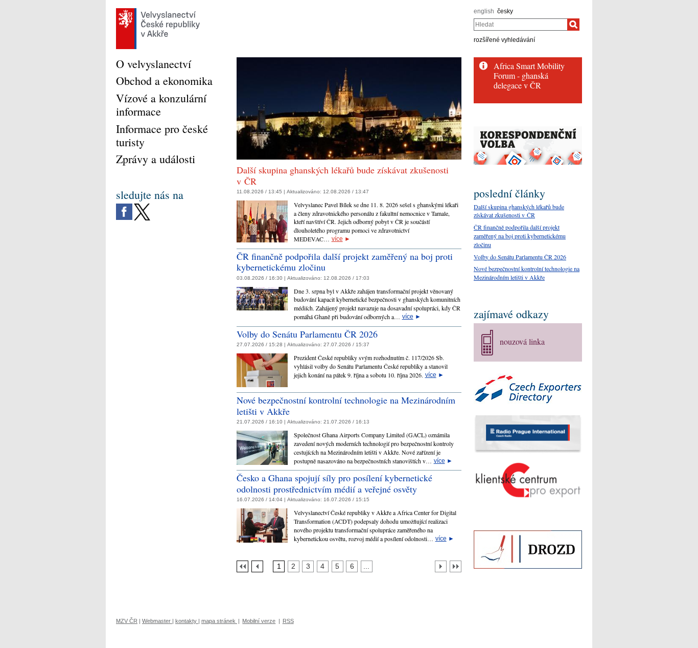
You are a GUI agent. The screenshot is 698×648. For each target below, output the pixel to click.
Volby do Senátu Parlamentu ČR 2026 (307, 334)
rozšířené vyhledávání (504, 40)
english (484, 11)
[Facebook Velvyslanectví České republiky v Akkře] (124, 206)
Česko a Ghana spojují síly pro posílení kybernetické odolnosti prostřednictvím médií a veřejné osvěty (334, 483)
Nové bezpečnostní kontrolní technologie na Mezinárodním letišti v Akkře (346, 405)
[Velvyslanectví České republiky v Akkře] (158, 10)
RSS (288, 621)
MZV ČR (126, 621)
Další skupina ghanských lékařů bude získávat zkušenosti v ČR (343, 175)
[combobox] (520, 24)
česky (505, 11)
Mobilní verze (258, 621)
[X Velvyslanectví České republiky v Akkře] (142, 206)
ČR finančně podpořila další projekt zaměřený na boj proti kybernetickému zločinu (345, 262)
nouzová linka (522, 341)
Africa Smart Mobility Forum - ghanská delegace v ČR (529, 75)
